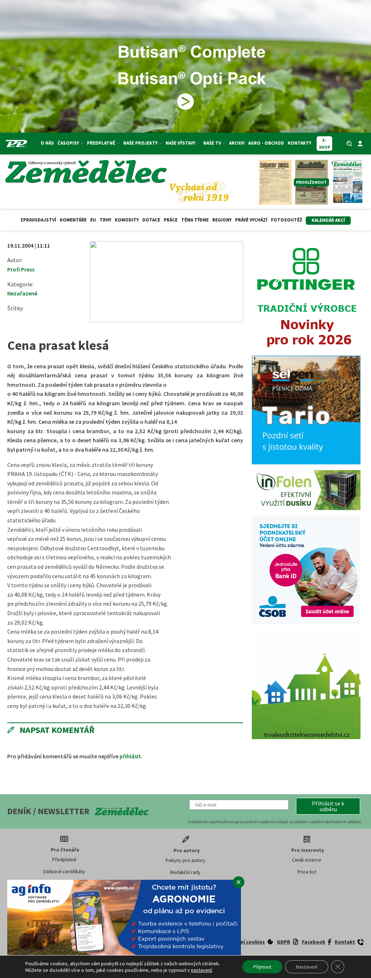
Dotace (151, 220)
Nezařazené (22, 293)
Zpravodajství (38, 220)
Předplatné (64, 859)
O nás (47, 143)
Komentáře (73, 220)
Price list (306, 872)
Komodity (127, 220)
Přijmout (262, 967)
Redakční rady (185, 872)
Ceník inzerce (306, 860)
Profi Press (20, 269)
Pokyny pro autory (185, 860)
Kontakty (299, 143)
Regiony (222, 220)
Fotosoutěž (286, 220)
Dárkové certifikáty (64, 871)
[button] (328, 806)
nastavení (201, 970)
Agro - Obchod (266, 143)
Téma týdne (195, 220)
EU (93, 220)
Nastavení (306, 967)
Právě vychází (251, 220)
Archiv (237, 143)
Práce (171, 220)
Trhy (105, 220)
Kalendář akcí (328, 220)
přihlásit (130, 756)
